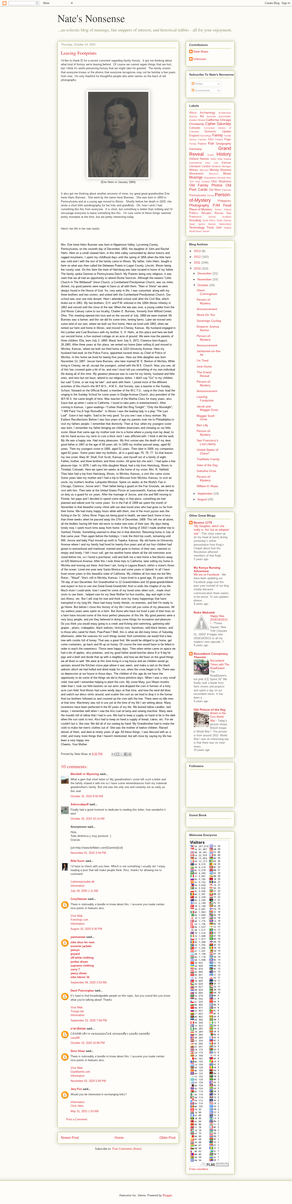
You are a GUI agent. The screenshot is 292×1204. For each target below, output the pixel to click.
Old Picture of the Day (210, 709)
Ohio (214, 181)
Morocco (213, 173)
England (194, 135)
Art (202, 116)
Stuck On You (206, 314)
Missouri (204, 170)
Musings (196, 177)
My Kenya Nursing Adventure (207, 569)
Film (211, 139)
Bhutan (201, 120)
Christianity (196, 124)
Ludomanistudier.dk (82, 881)
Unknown (199, 59)
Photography (199, 205)
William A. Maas (207, 486)
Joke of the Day (207, 465)
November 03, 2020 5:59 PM (88, 1080)
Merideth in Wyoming (85, 774)
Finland (219, 139)
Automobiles (224, 116)
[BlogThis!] (117, 754)
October (203, 285)
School (211, 216)
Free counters (198, 1169)
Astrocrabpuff (79, 804)
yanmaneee (78, 937)
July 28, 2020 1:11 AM (84, 890)
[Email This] (113, 754)
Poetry (218, 209)
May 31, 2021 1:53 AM (85, 1111)
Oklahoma (224, 181)
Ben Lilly (202, 425)
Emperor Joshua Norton (208, 328)
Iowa (207, 162)
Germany (195, 149)
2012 (198, 256)
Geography (223, 143)
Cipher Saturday (218, 124)
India (219, 159)
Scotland (226, 216)
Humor (204, 158)
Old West (215, 189)
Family (217, 135)
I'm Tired (202, 360)
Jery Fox (76, 1089)
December (205, 273)
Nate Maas (200, 51)
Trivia (210, 227)
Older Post (167, 1138)
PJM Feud (222, 205)
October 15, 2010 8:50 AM (87, 796)
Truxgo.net (77, 1011)
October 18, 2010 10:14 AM (88, 818)
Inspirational (195, 162)
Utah (219, 227)
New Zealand (202, 181)
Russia (219, 213)
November (205, 279)
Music (227, 173)
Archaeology (207, 112)
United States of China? (207, 451)
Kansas (226, 162)
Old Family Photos (206, 185)
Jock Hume (204, 366)
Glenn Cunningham (207, 292)
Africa (192, 112)
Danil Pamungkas (82, 990)
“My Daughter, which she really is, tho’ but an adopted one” (211, 529)
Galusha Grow (206, 471)
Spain (192, 224)
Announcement (207, 309)
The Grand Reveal (204, 374)
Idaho (213, 159)
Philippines (224, 200)
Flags (227, 139)
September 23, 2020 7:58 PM (89, 1020)
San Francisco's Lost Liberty (207, 442)
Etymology (205, 135)
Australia (211, 116)
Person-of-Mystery (210, 197)
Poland (227, 209)
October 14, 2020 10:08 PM (88, 1042)
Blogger (167, 1195)
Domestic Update (218, 131)
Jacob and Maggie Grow (207, 408)
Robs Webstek (204, 612)
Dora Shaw (78, 1051)
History (224, 154)
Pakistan (226, 190)
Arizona (193, 116)
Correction (209, 128)
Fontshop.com (79, 919)
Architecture (224, 112)
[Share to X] (121, 754)
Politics (193, 213)
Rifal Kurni (78, 861)
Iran (216, 162)
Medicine (216, 166)
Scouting (195, 220)
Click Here (77, 1105)
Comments (202, 90)
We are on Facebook (207, 574)
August (203, 499)
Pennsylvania (197, 195)
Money (214, 169)
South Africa (208, 220)
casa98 (75, 1037)
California (212, 120)
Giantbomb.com (80, 1071)
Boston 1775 (203, 522)
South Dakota (224, 220)
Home (119, 1138)
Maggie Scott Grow (205, 417)
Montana (225, 169)
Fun (211, 143)
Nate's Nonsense (91, 18)
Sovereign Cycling (209, 320)
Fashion (202, 139)
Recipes (206, 213)
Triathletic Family (208, 459)
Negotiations (210, 177)
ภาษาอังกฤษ (78, 1028)
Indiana (227, 159)
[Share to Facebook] (126, 754)
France (202, 143)
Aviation (193, 120)
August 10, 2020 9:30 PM (86, 928)
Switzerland (225, 224)
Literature (195, 166)
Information (77, 885)
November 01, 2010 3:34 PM (88, 852)
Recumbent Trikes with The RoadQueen (219, 664)
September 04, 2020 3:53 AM (89, 982)
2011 (197, 262)
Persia (210, 195)
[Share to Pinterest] (130, 754)
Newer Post (70, 1138)
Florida (192, 143)
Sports (201, 224)
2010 (198, 268)
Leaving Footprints (205, 398)
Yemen (205, 231)
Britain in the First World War (218, 717)
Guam (210, 155)
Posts (198, 83)
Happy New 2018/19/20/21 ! (219, 619)
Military (193, 169)
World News (195, 231)
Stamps (212, 224)
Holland (193, 158)
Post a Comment (76, 1119)
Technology (197, 227)
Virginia (227, 227)
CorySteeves (79, 899)
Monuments (196, 173)
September (205, 493)
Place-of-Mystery (200, 209)
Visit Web (77, 915)
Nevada (221, 177)
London (206, 166)
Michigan (226, 166)
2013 (198, 251)
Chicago (225, 120)
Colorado (194, 127)
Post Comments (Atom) (127, 1148)
